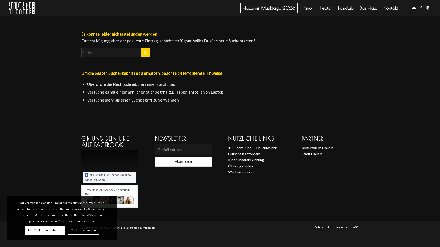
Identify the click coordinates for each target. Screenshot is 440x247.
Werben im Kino (241, 172)
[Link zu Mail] (414, 7)
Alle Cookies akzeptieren (44, 230)
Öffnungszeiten (240, 166)
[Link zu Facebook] (421, 7)
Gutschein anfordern (244, 154)
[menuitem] (269, 8)
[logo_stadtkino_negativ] (30, 8)
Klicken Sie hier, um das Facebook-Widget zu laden (109, 177)
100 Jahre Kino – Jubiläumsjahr (252, 147)
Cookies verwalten (83, 230)
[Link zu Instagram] (427, 7)
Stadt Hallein (312, 154)
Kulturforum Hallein (317, 147)
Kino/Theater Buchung (246, 160)
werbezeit (149, 227)
